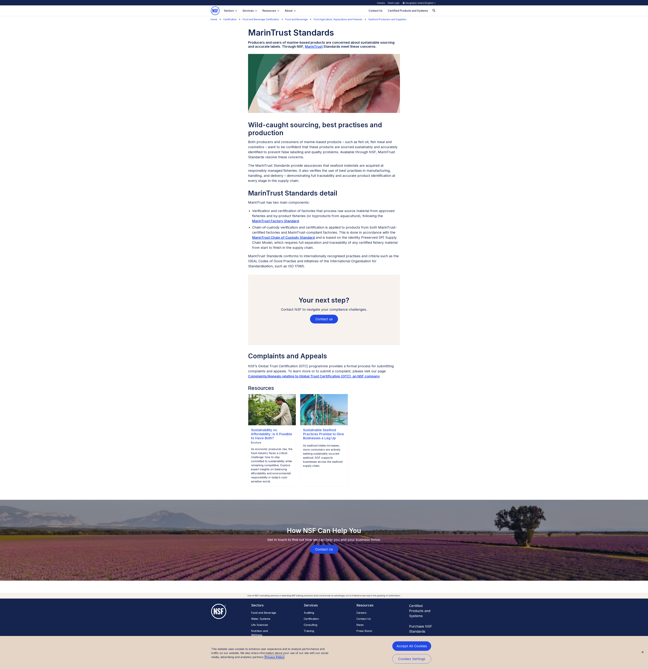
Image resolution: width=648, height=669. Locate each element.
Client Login (393, 3)
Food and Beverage (296, 19)
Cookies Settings (411, 659)
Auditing (309, 612)
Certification (230, 19)
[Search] (434, 10)
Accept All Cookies (412, 646)
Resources (269, 10)
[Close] (642, 652)
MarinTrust (314, 46)
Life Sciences (259, 625)
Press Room (364, 631)
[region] (324, 652)
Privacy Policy (274, 657)
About (288, 10)
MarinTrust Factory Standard (275, 221)
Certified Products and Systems (419, 611)
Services (248, 10)
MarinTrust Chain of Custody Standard (283, 237)
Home (214, 19)
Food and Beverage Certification (261, 19)
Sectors (229, 10)
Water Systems (260, 618)
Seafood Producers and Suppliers (387, 19)
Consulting (310, 625)
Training (309, 631)
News (360, 625)
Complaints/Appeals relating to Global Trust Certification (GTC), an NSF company (314, 376)
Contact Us (363, 618)
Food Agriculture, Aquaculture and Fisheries (338, 19)
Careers (381, 3)
